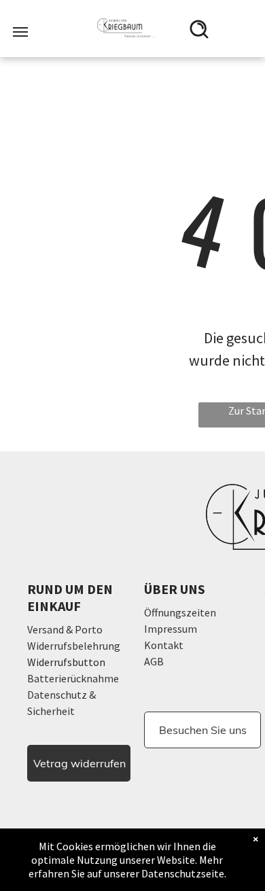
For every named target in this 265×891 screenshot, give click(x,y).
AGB (154, 661)
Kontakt (163, 645)
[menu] (20, 32)
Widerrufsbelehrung (73, 645)
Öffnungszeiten (180, 612)
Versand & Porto (65, 629)
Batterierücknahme (73, 678)
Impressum (170, 628)
